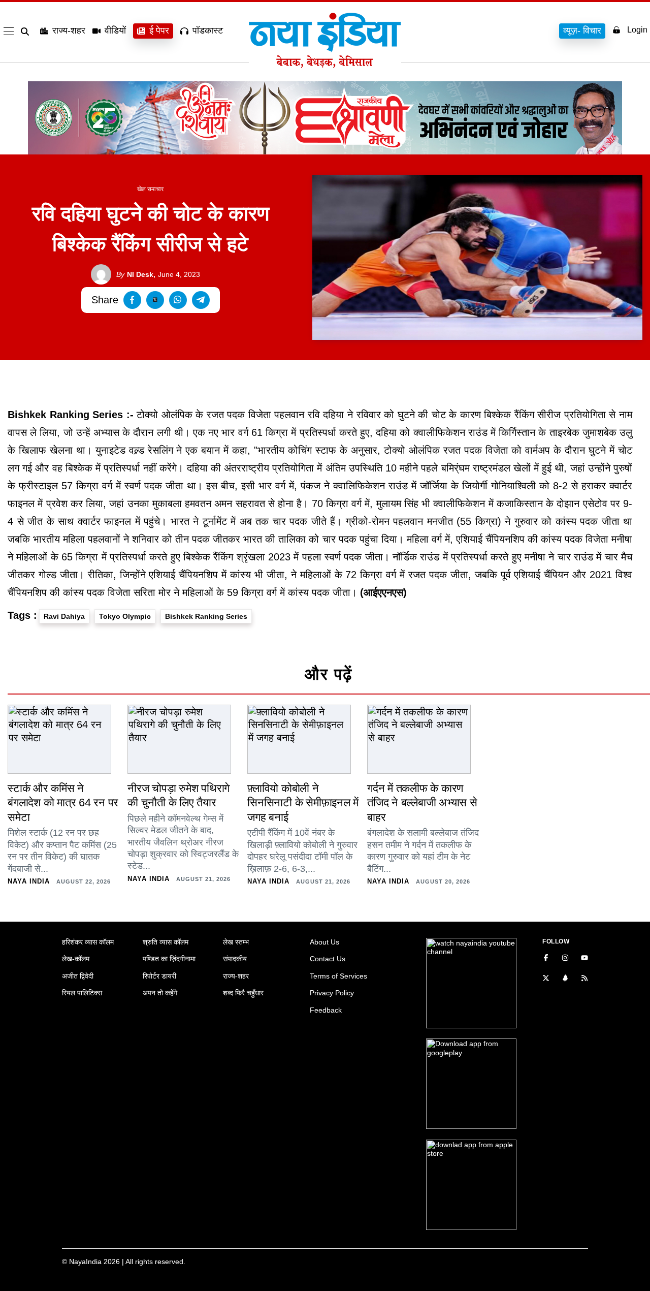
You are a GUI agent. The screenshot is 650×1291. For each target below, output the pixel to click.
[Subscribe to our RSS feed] (584, 979)
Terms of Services (338, 976)
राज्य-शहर (68, 30)
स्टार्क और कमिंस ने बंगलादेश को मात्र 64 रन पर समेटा (63, 803)
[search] (27, 31)
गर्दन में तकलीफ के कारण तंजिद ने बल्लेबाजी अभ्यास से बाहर (422, 803)
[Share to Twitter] (155, 300)
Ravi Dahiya (64, 616)
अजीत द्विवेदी (77, 976)
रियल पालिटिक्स (82, 993)
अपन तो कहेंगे (160, 993)
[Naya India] (325, 65)
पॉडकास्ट (207, 30)
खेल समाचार (150, 189)
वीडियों (115, 30)
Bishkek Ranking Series (206, 616)
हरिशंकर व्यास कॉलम (88, 942)
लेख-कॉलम (75, 959)
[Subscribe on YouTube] (584, 959)
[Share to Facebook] (132, 300)
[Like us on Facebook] (545, 959)
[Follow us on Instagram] (565, 959)
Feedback (326, 1010)
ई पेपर (159, 30)
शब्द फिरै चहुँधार (243, 993)
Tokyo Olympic (125, 616)
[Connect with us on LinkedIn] (565, 979)
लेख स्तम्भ (236, 942)
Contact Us (327, 959)
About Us (324, 942)
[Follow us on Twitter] (545, 979)
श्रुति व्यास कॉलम (165, 942)
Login (637, 29)
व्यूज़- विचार (582, 30)
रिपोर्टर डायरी (159, 976)
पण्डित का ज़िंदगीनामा (169, 959)
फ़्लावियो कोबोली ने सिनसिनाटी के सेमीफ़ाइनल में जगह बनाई (303, 803)
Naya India (29, 881)
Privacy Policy (332, 993)
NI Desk (134, 274)
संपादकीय (235, 959)
